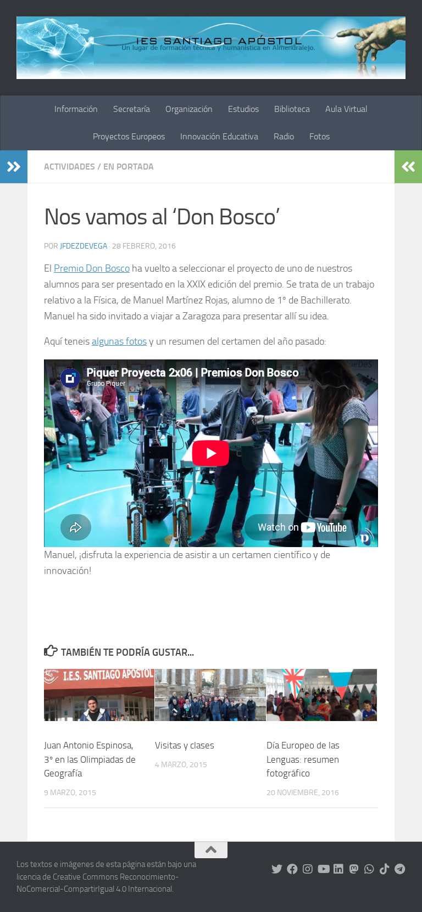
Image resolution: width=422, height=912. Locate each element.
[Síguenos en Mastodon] (353, 869)
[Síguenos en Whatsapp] (369, 869)
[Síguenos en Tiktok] (384, 869)
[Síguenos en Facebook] (292, 869)
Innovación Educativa (219, 136)
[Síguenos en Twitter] (276, 869)
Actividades (69, 166)
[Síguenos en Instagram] (307, 869)
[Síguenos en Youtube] (323, 869)
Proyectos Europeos (129, 136)
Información (76, 109)
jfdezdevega (83, 246)
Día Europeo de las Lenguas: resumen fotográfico (303, 759)
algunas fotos (119, 341)
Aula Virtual (346, 109)
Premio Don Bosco (92, 268)
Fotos (319, 136)
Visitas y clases (184, 745)
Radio (284, 136)
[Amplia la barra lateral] (13, 166)
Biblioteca (292, 109)
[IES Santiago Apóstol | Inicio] (211, 47)
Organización (189, 109)
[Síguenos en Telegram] (400, 869)
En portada (128, 166)
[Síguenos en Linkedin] (338, 869)
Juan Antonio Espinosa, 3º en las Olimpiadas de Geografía (90, 759)
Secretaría (131, 109)
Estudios (243, 109)
